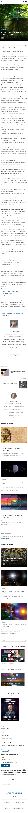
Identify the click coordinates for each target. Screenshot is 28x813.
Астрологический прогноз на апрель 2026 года (13, 483)
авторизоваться (5, 538)
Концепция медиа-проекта (18, 806)
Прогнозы (4, 29)
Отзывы (3, 295)
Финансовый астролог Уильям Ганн (10, 384)
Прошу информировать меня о (10, 742)
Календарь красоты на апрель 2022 (17, 372)
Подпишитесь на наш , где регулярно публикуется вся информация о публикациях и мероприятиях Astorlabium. (13, 770)
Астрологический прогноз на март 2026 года (13, 516)
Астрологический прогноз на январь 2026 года (13, 592)
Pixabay (7, 315)
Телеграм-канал (18, 769)
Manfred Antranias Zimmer (16, 313)
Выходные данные (17, 808)
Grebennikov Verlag (19, 802)
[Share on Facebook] (9, 355)
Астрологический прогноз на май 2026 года (12, 449)
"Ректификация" (5, 751)
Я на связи (4, 293)
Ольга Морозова (9, 37)
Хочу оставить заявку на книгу (10, 754)
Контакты (5, 806)
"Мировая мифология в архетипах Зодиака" (14, 747)
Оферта (7, 808)
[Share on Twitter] (12, 355)
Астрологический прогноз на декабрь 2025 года (14, 626)
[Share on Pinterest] (15, 355)
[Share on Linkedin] (18, 355)
